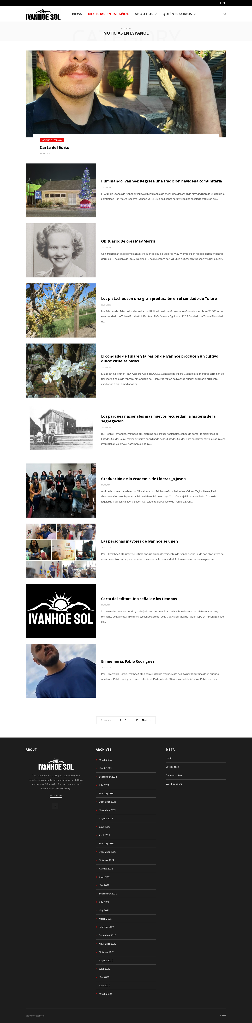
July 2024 (104, 785)
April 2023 (104, 835)
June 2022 (104, 876)
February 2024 (106, 793)
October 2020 (106, 952)
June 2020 (104, 968)
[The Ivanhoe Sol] (43, 14)
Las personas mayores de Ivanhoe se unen (139, 541)
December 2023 (107, 801)
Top (223, 1015)
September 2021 (108, 893)
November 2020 (107, 943)
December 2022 (107, 851)
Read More (56, 795)
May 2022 (104, 885)
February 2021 (106, 926)
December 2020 (107, 935)
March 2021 (105, 918)
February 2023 (106, 843)
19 (137, 720)
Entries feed (172, 766)
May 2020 (104, 977)
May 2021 (104, 910)
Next (144, 720)
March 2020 (105, 993)
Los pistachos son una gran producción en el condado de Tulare (159, 298)
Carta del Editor (55, 147)
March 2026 (105, 759)
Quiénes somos (177, 13)
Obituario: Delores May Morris (128, 241)
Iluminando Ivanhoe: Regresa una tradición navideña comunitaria (161, 181)
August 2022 (106, 868)
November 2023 (107, 810)
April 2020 (104, 985)
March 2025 (105, 768)
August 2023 (106, 818)
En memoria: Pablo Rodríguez (127, 661)
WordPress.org (174, 783)
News (77, 13)
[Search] (223, 14)
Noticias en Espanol (52, 140)
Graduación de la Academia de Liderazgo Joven (143, 478)
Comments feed (174, 775)
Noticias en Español (108, 13)
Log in (169, 758)
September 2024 (108, 776)
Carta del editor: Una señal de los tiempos (139, 598)
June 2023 (104, 826)
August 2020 (106, 960)
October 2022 (106, 860)
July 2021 (104, 901)
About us (144, 13)
